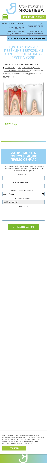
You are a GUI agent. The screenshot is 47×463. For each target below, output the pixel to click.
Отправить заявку (23, 227)
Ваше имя (22, 174)
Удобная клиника (22, 198)
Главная (7, 64)
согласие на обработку (35, 168)
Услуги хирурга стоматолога (17, 71)
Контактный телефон (22, 182)
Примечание (22, 206)
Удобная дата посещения (22, 190)
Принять (14, 448)
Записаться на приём (33, 17)
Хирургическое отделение (29, 68)
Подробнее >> (27, 443)
